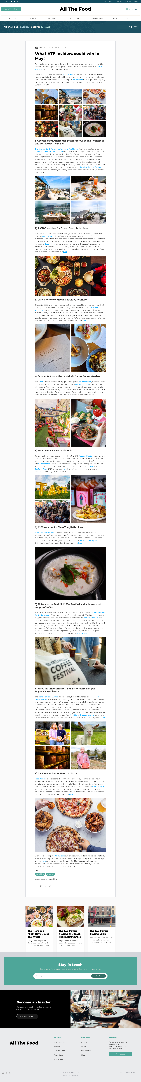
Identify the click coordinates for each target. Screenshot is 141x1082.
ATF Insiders (53, 879)
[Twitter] (14, 1)
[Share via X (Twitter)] (41, 886)
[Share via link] (50, 886)
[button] (5, 1)
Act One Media (130, 1073)
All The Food (75, 9)
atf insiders (40, 874)
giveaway (50, 874)
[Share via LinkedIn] (45, 886)
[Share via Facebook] (36, 886)
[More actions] (105, 48)
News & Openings (41, 879)
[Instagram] (18, 1)
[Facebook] (11, 1)
